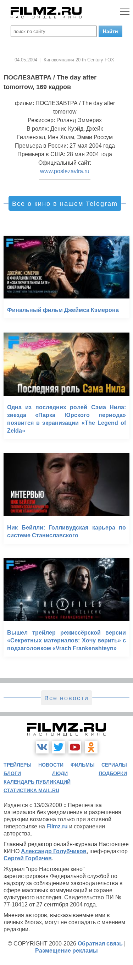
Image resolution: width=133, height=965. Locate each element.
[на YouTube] (74, 747)
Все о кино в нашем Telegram (65, 203)
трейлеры (18, 765)
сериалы (114, 765)
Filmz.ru (57, 826)
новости (50, 765)
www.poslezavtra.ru (64, 171)
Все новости (66, 698)
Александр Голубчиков (54, 851)
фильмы (83, 765)
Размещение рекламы (66, 951)
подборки (113, 773)
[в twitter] (58, 747)
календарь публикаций (37, 782)
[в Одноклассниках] (91, 747)
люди (60, 773)
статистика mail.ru (31, 790)
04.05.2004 (26, 59)
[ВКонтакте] (42, 747)
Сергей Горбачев (28, 858)
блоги (12, 773)
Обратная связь (100, 944)
